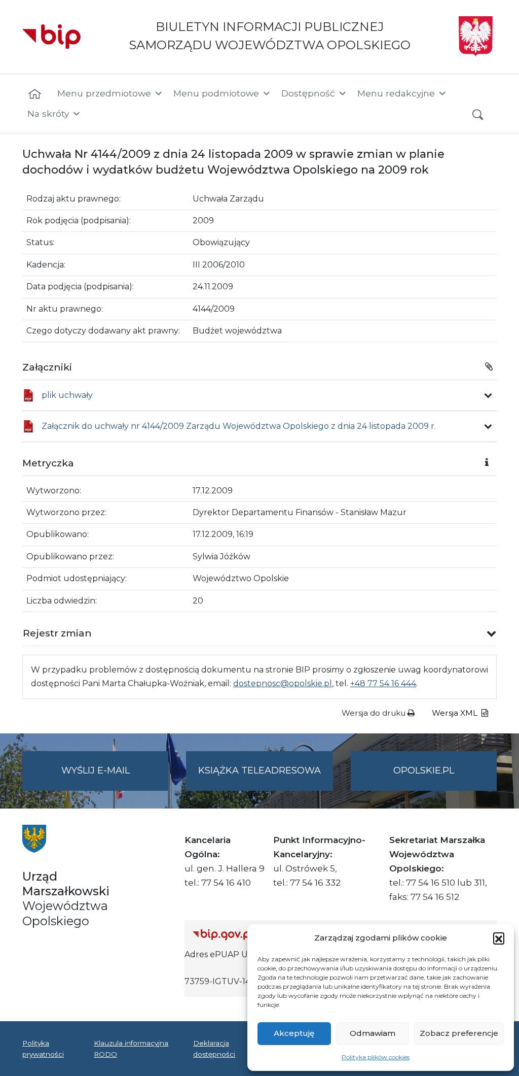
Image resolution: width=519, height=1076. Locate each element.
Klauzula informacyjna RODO (131, 1048)
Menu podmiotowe (216, 93)
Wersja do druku (374, 713)
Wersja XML (455, 713)
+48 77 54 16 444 (383, 683)
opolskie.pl (423, 770)
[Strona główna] (35, 94)
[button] (499, 938)
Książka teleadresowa (259, 770)
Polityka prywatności (43, 1048)
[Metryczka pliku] (488, 395)
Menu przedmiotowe (104, 93)
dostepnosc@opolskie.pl (282, 683)
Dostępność (308, 93)
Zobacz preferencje (459, 1033)
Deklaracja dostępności (214, 1048)
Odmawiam (372, 1033)
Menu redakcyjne (396, 93)
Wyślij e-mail (114, 777)
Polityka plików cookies (376, 1057)
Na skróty (48, 113)
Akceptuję (294, 1033)
